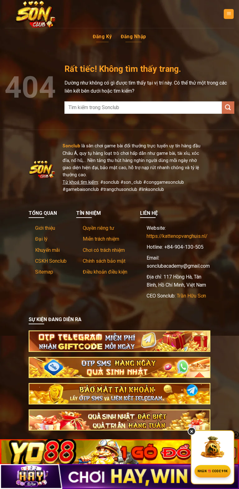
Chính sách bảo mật (104, 261)
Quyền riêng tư (98, 228)
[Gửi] (228, 107)
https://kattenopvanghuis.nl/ (177, 236)
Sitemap (44, 272)
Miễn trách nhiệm (101, 239)
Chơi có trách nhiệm (104, 250)
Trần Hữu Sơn (191, 296)
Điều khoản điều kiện (105, 272)
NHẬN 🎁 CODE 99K (213, 471)
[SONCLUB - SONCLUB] (36, 14)
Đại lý (41, 239)
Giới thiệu (45, 228)
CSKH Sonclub (51, 261)
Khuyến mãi (47, 250)
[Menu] (229, 14)
